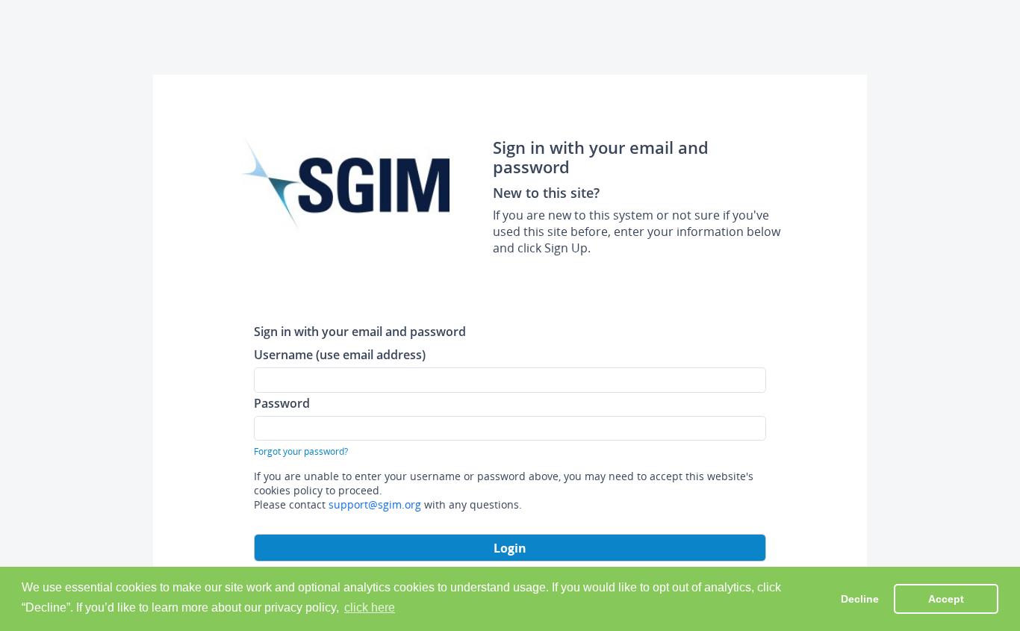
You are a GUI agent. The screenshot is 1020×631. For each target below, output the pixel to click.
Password (282, 403)
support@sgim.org (375, 504)
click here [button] (369, 607)
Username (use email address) (340, 354)
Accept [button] (946, 599)
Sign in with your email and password (360, 331)
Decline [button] (860, 599)
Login (510, 548)
